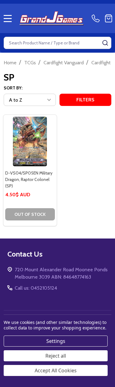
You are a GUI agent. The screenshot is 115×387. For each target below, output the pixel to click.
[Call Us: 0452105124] (97, 18)
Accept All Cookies (56, 370)
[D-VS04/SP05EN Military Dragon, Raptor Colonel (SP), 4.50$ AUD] (30, 141)
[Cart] (108, 18)
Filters (85, 100)
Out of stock (30, 214)
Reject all (55, 355)
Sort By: (13, 88)
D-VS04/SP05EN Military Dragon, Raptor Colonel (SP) (28, 179)
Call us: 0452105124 (36, 288)
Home (10, 63)
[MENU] (8, 18)
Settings (55, 341)
